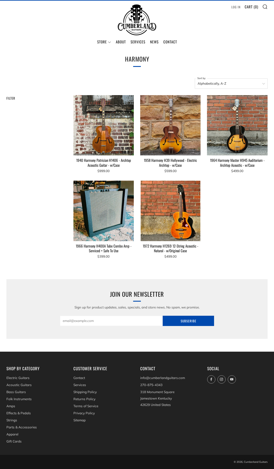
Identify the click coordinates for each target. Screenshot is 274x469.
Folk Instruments (19, 399)
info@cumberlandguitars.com (162, 378)
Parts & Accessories (21, 427)
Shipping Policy (85, 392)
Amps (10, 406)
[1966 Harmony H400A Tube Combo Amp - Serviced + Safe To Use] (103, 211)
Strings (11, 420)
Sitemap (79, 420)
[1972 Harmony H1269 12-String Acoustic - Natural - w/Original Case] (170, 211)
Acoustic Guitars (19, 385)
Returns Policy (84, 399)
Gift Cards (14, 441)
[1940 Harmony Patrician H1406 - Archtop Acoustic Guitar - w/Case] (103, 125)
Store (102, 41)
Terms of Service (85, 406)
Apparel (12, 434)
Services (138, 41)
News (154, 41)
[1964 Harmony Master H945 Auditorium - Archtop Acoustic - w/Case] (237, 125)
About (121, 41)
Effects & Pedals (18, 413)
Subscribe (188, 321)
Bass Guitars (16, 392)
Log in (236, 7)
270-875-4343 (151, 385)
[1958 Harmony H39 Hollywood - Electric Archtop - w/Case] (170, 125)
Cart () (251, 6)
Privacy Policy (84, 413)
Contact (170, 41)
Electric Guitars (18, 378)
